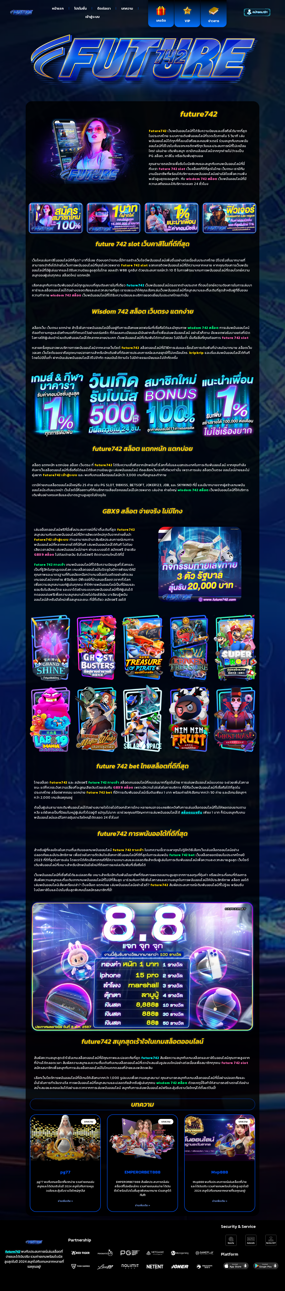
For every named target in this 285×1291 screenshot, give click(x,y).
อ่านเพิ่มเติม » (65, 1201)
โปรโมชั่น (80, 8)
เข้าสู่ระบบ (92, 16)
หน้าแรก (58, 8)
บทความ (127, 8)
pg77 (65, 1172)
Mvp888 (219, 1172)
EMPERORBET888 (142, 1172)
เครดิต (161, 20)
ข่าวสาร (213, 20)
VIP (187, 20)
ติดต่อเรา (104, 8)
